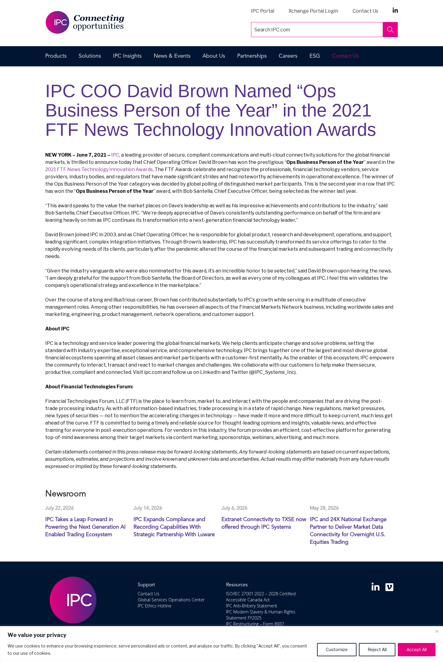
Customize (337, 649)
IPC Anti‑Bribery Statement (251, 606)
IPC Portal (262, 11)
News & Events (172, 56)
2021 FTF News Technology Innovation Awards (99, 169)
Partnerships (252, 56)
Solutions (90, 56)
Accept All (417, 649)
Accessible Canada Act (248, 600)
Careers (288, 56)
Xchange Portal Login (313, 11)
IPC (115, 155)
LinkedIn (395, 10)
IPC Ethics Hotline (154, 606)
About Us (214, 56)
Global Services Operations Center (171, 600)
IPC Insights (127, 56)
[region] (221, 644)
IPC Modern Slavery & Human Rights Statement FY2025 (260, 615)
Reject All (377, 649)
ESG (314, 56)
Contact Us (365, 11)
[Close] (436, 631)
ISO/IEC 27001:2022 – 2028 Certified (261, 594)
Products (56, 56)
